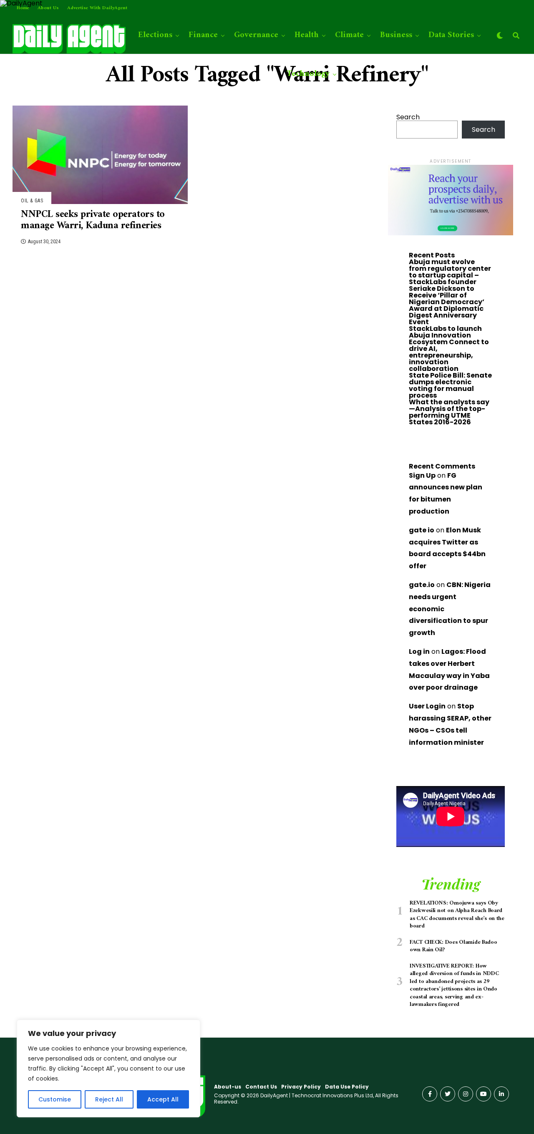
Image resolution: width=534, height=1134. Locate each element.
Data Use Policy (347, 1086)
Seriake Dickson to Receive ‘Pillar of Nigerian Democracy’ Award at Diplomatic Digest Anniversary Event (446, 305)
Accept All (163, 1099)
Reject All (109, 1099)
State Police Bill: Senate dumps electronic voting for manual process (450, 385)
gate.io (422, 585)
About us (48, 8)
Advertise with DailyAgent (97, 8)
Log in (419, 651)
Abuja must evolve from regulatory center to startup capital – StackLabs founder (450, 272)
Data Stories (451, 35)
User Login (427, 706)
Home (23, 8)
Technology (308, 74)
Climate (349, 35)
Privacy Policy (301, 1086)
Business (396, 35)
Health (307, 35)
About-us (227, 1086)
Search (408, 117)
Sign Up (422, 475)
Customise (54, 1099)
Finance (203, 35)
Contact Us (261, 1086)
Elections (155, 35)
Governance (256, 35)
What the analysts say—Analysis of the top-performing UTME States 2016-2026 (449, 412)
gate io (421, 530)
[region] (108, 1068)
